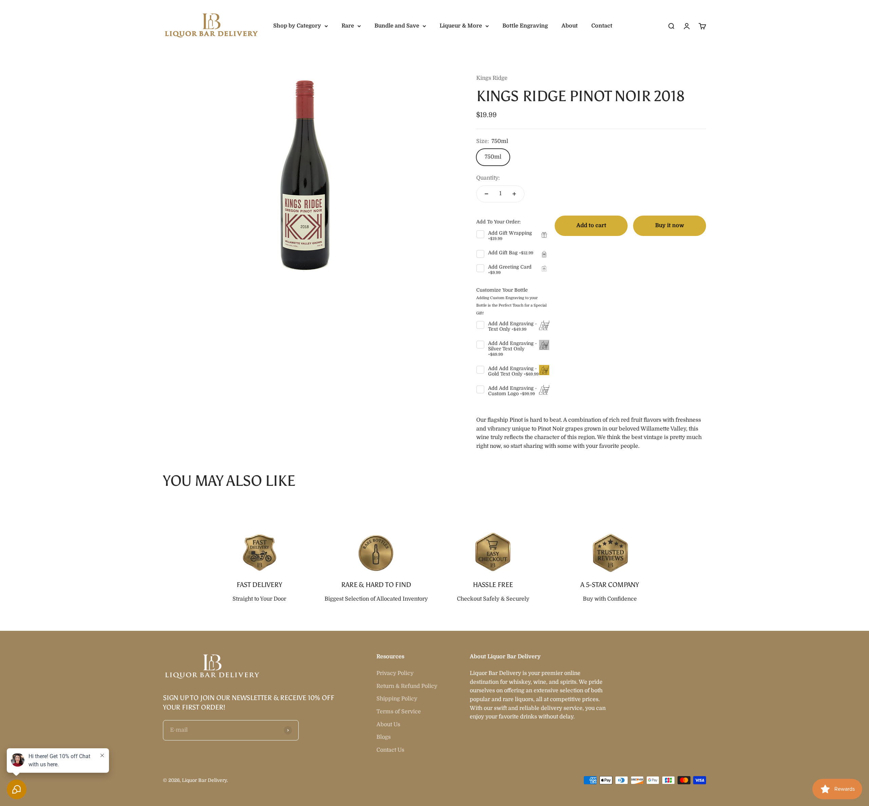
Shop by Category (297, 26)
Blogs (383, 737)
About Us (388, 724)
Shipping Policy (396, 699)
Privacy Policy (394, 673)
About (569, 26)
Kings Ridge (491, 78)
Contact (601, 26)
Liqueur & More (461, 26)
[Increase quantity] (514, 194)
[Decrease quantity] (486, 194)
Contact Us (390, 750)
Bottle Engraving (525, 26)
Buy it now (669, 225)
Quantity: (488, 178)
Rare (347, 26)
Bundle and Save (396, 26)
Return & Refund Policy (406, 686)
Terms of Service (398, 712)
